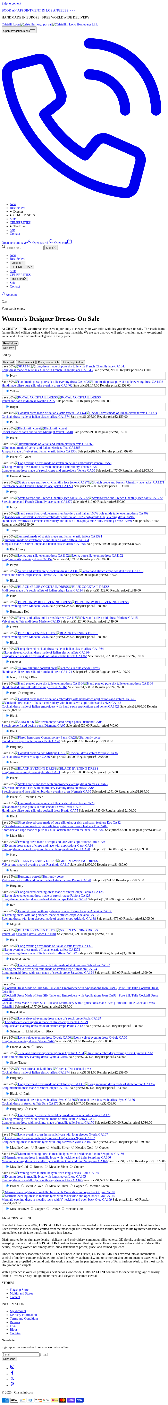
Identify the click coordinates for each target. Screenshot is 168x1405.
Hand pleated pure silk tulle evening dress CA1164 (34, 687)
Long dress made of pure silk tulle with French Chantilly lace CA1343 (47, 370)
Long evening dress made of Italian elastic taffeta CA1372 (39, 953)
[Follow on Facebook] (12, 1374)
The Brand (20, 226)
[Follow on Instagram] (12, 1368)
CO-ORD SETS (24, 215)
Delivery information (23, 1314)
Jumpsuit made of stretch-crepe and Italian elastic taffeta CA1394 (44, 543)
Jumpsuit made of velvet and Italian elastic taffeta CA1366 (39, 451)
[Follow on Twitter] (12, 1379)
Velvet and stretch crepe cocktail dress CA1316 (32, 574)
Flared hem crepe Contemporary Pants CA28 (31, 741)
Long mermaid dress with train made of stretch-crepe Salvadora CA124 (48, 972)
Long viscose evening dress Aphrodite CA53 (31, 772)
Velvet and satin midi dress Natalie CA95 (28, 401)
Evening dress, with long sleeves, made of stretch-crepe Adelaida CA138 (49, 918)
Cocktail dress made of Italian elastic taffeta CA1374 (36, 416)
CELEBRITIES (20, 222)
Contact (15, 233)
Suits (13, 219)
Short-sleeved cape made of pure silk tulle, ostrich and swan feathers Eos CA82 (53, 830)
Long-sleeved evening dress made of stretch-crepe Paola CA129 (43, 1026)
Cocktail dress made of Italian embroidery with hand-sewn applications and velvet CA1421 (60, 706)
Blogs (13, 1329)
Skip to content (11, 3)
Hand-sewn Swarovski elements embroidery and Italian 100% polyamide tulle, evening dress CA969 (67, 520)
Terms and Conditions (24, 1318)
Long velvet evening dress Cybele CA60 (28, 1041)
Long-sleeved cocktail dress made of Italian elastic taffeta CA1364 (44, 656)
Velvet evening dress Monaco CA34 (25, 606)
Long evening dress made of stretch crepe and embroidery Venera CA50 (48, 470)
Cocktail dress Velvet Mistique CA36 (26, 756)
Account (11, 294)
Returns (15, 1322)
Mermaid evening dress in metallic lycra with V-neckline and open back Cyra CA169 (57, 1199)
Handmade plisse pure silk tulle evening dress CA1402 (37, 385)
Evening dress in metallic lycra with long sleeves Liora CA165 (42, 1180)
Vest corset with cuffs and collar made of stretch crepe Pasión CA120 (46, 880)
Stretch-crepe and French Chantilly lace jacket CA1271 (37, 486)
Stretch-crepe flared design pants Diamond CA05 (33, 725)
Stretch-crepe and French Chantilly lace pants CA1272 (37, 501)
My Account (18, 1311)
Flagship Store (19, 1289)
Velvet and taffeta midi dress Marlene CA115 (31, 621)
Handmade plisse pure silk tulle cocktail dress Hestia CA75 (40, 810)
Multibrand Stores (21, 1293)
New (13, 204)
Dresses (18, 211)
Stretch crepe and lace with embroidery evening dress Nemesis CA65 (46, 791)
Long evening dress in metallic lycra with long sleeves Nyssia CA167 (47, 1142)
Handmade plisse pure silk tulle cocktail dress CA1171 (37, 671)
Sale (12, 230)
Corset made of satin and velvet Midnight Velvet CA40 (37, 432)
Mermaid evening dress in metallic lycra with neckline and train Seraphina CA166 (55, 1161)
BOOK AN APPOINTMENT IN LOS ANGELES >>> (39, 10)
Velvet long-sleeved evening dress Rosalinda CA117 (35, 864)
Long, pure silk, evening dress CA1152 (27, 559)
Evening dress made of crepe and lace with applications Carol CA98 (46, 849)
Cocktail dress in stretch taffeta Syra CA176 (30, 1103)
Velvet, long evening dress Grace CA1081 (29, 934)
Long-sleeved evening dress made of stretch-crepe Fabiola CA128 (44, 899)
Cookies (15, 1333)
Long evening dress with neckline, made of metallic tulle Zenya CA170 (48, 1122)
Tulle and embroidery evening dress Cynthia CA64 (35, 1057)
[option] (8, 362)
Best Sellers (17, 207)
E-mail (44, 1354)
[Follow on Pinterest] (12, 1385)
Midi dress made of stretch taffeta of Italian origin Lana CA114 (42, 590)
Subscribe (9, 1358)
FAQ (13, 1326)
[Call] (84, 197)
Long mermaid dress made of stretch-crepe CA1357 (35, 1088)
